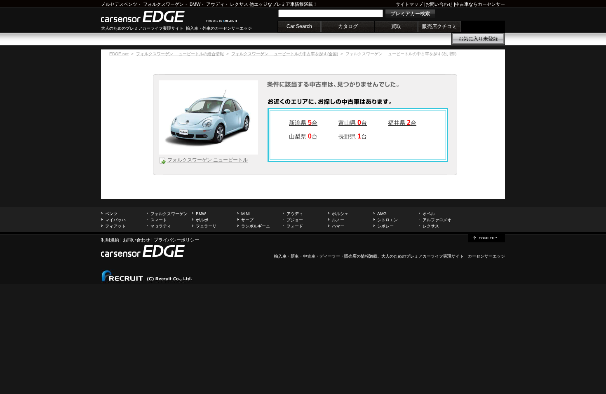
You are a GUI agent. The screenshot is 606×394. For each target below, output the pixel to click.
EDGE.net (119, 54)
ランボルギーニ (255, 226)
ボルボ (202, 220)
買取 (396, 26)
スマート (158, 220)
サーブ (247, 220)
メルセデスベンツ (119, 4)
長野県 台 (352, 136)
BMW (195, 4)
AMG (382, 213)
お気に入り (478, 39)
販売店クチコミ (439, 26)
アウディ (215, 4)
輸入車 (280, 256)
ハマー (338, 226)
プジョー (295, 220)
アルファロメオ (437, 220)
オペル (429, 213)
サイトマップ (409, 4)
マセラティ (160, 226)
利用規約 (110, 239)
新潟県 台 (303, 123)
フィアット (115, 226)
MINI (245, 213)
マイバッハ (115, 220)
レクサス (239, 4)
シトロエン (387, 220)
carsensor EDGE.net (151, 16)
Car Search (299, 26)
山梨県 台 (303, 136)
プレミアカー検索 (410, 13)
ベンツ (111, 213)
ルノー (338, 220)
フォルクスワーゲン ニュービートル (207, 160)
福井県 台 (402, 123)
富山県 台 (352, 123)
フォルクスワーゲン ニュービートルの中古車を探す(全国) (284, 54)
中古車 (309, 256)
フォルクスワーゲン (163, 4)
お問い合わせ (439, 4)
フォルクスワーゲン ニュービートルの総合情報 (180, 54)
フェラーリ (206, 226)
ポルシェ (340, 213)
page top (486, 237)
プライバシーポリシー (176, 239)
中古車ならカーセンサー (480, 4)
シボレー (385, 226)
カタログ (348, 26)
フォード (295, 226)
